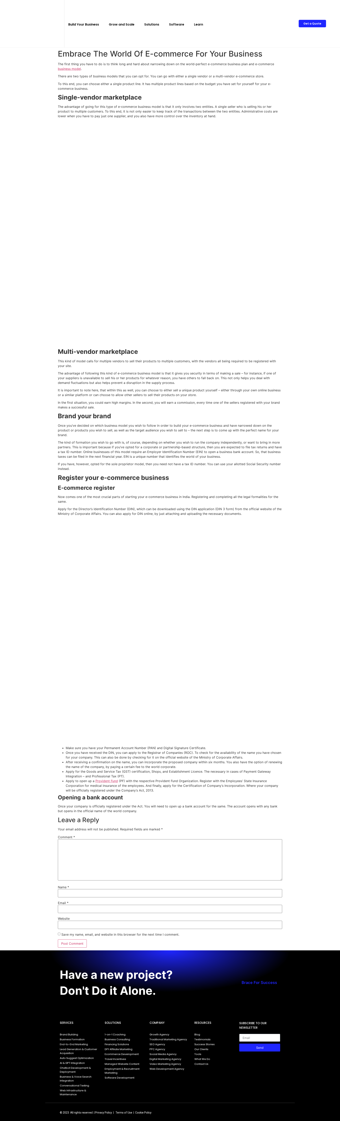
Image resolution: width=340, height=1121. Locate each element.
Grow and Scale (121, 24)
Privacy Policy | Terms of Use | (115, 1112)
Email (63, 902)
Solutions (151, 24)
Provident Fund (106, 781)
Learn (198, 24)
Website (64, 918)
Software (176, 24)
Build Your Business (83, 24)
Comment (66, 837)
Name (63, 887)
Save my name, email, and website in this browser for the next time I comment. (120, 934)
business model (69, 69)
